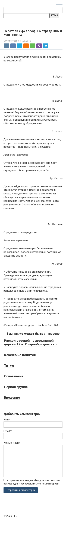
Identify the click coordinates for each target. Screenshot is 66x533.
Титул (9, 366)
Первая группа (16, 387)
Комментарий (12, 442)
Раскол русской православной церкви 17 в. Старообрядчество (30, 342)
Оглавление (14, 376)
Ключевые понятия (20, 355)
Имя (7, 419)
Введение (12, 397)
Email (8, 431)
